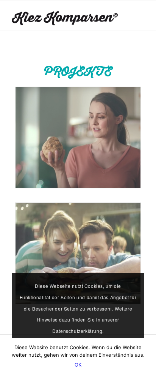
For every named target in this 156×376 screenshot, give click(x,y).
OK (78, 365)
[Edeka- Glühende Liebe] (78, 253)
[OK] (146, 357)
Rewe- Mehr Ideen (45, 177)
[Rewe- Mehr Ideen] (78, 137)
